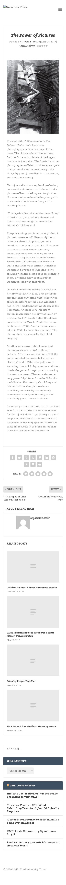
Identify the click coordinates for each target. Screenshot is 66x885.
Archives (24, 45)
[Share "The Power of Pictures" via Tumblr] (33, 457)
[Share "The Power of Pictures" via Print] (39, 464)
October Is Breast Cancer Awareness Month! (32, 587)
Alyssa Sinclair (30, 41)
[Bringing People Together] (33, 660)
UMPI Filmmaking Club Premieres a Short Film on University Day (30, 634)
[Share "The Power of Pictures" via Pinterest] (39, 457)
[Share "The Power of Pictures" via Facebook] (12, 457)
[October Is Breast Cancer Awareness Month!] (33, 567)
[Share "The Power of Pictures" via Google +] (26, 457)
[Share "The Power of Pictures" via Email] (33, 464)
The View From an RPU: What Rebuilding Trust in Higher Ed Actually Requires (33, 808)
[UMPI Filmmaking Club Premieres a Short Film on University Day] (33, 612)
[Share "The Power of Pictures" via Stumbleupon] (26, 464)
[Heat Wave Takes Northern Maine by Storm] (33, 706)
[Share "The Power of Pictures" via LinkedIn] (46, 457)
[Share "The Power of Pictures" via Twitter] (19, 457)
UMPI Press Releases (23, 785)
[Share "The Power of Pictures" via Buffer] (53, 457)
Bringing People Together (21, 681)
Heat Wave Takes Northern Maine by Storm (31, 726)
